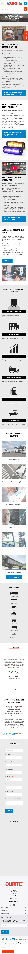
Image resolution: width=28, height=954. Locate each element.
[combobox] (12, 9)
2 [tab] (13, 689)
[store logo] (14, 3)
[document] (14, 947)
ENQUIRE (26, 36)
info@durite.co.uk (14, 901)
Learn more (5, 947)
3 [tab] (15, 689)
